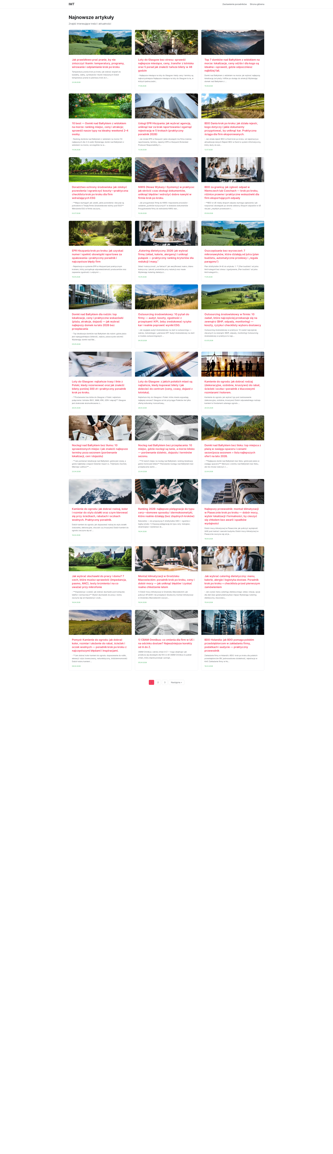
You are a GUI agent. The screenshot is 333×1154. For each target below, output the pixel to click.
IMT (72, 4)
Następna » (176, 682)
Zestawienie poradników (234, 4)
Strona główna (257, 4)
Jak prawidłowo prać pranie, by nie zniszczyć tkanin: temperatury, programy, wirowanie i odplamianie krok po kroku (98, 63)
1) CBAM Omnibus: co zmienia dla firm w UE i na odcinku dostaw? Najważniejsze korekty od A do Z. (166, 643)
